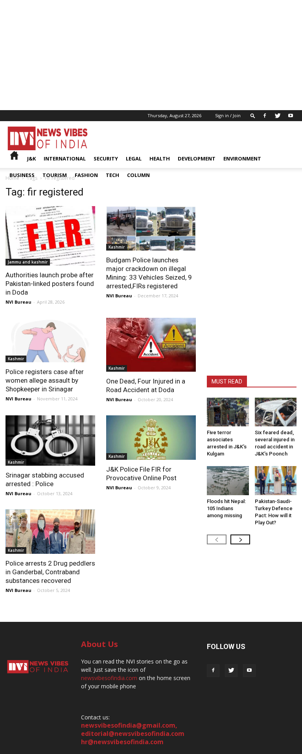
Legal (134, 158)
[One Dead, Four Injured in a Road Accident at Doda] (151, 345)
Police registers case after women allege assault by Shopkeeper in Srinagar (45, 380)
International (65, 158)
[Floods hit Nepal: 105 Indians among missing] (228, 480)
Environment (242, 158)
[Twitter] (278, 115)
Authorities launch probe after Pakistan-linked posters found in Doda (50, 283)
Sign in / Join (228, 115)
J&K (31, 158)
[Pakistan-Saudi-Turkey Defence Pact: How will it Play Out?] (276, 480)
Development (196, 158)
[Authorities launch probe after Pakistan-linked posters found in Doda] (50, 235)
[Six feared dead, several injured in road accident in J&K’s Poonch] (276, 412)
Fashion (86, 175)
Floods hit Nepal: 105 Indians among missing (226, 508)
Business (22, 175)
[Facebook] (265, 115)
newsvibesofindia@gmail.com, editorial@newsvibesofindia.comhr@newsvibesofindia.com (132, 733)
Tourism (54, 175)
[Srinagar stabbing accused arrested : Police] (50, 440)
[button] (253, 115)
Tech (112, 175)
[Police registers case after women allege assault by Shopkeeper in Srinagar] (50, 340)
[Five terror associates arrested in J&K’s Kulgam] (228, 412)
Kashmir (117, 247)
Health (159, 158)
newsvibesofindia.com (109, 678)
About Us (99, 644)
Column (138, 175)
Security (106, 158)
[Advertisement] (151, 55)
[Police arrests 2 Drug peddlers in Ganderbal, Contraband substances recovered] (50, 531)
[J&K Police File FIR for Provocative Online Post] (151, 437)
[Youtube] (290, 115)
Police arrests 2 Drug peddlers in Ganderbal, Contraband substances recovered (50, 571)
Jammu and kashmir (28, 262)
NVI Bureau (18, 302)
